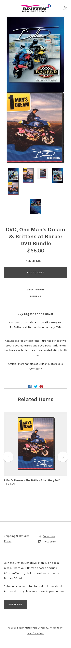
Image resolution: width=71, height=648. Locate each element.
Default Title (33, 261)
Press (7, 541)
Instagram (49, 541)
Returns (35, 296)
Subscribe (15, 604)
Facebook (49, 536)
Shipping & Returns (17, 536)
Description (35, 289)
